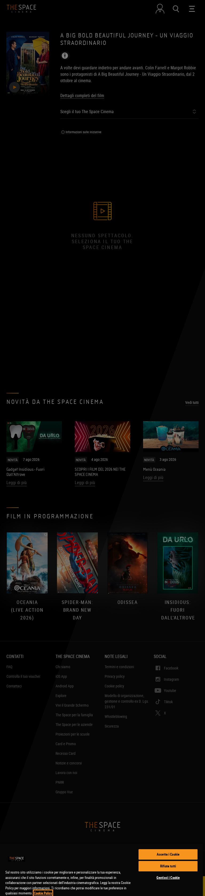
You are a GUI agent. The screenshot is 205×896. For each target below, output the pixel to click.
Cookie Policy (43, 893)
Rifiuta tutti (168, 866)
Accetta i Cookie (168, 854)
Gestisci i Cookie (168, 877)
